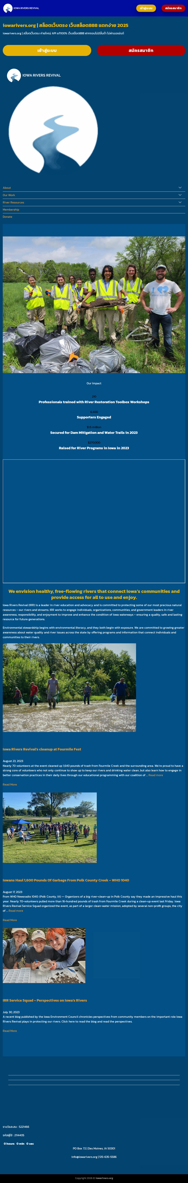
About (7, 187)
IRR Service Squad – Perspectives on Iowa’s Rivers (45, 1000)
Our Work (9, 195)
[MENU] (6, 159)
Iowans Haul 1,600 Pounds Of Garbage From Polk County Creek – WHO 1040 (66, 880)
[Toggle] (180, 188)
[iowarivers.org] (21, 8)
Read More (10, 784)
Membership (11, 209)
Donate (7, 216)
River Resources (13, 202)
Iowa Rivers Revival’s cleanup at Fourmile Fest (42, 749)
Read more (156, 775)
